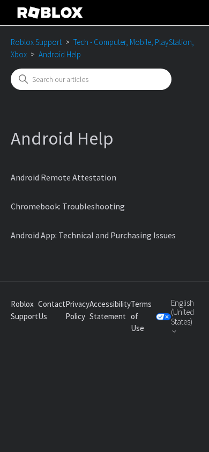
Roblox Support (36, 42)
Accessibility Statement (110, 310)
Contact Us (51, 310)
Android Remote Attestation (63, 177)
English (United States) (182, 312)
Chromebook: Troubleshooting (68, 206)
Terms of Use (141, 316)
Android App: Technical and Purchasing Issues (93, 235)
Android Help (60, 54)
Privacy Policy (77, 310)
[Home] (50, 12)
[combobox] (91, 79)
